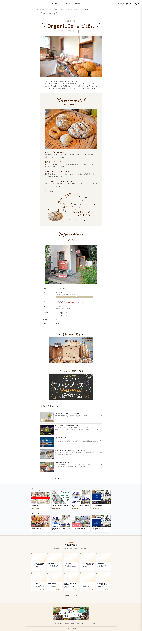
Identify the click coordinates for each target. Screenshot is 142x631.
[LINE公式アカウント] (121, 3)
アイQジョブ (66, 548)
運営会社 (93, 623)
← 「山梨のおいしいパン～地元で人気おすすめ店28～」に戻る (59, 479)
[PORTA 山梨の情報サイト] (7, 3)
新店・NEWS (69, 3)
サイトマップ (56, 623)
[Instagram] (118, 3)
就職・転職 (77, 3)
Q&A (61, 623)
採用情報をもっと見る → (71, 595)
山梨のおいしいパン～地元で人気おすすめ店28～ (68, 9)
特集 (56, 3)
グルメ (51, 3)
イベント (61, 3)
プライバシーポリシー (85, 623)
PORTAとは (49, 623)
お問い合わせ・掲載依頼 (69, 623)
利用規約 (77, 623)
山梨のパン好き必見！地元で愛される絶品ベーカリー (46, 9)
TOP (30, 9)
